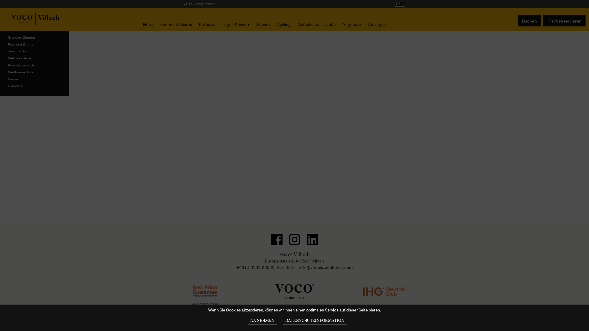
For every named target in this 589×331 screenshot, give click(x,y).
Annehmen (262, 320)
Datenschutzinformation (315, 320)
